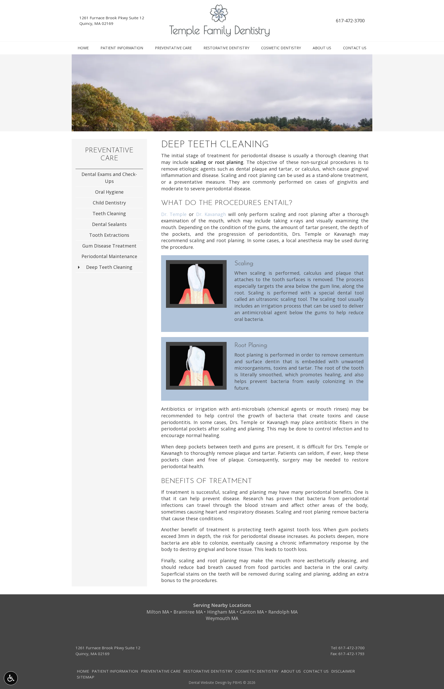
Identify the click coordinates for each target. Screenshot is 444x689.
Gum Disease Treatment (109, 246)
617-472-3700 (350, 20)
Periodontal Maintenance (109, 256)
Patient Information (121, 48)
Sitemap (85, 677)
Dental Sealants (109, 224)
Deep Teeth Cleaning (109, 267)
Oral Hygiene (109, 192)
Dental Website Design (208, 682)
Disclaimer (343, 671)
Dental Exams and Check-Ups (109, 177)
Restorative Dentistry (226, 48)
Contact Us (354, 48)
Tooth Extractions (109, 235)
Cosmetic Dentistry (281, 48)
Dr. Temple (174, 214)
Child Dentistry (109, 203)
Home (83, 48)
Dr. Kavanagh (211, 214)
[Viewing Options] (11, 678)
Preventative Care (173, 48)
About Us (322, 48)
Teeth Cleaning (109, 213)
